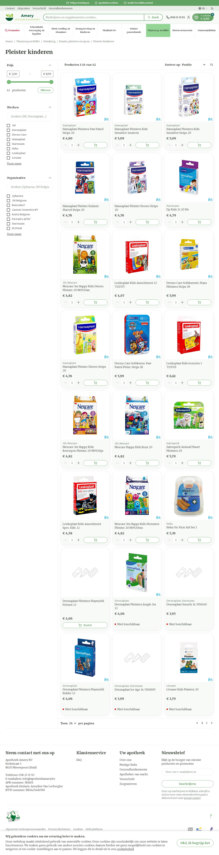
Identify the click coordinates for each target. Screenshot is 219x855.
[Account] (188, 17)
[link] (197, 723)
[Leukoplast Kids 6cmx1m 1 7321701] (188, 334)
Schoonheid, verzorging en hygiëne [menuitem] (39, 30)
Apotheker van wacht (134, 774)
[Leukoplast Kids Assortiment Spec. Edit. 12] (85, 495)
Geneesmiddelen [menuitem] (208, 31)
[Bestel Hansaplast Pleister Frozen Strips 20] (147, 222)
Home (9, 41)
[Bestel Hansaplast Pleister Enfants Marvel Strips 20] (95, 222)
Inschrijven (187, 784)
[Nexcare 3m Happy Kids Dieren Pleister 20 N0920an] (85, 254)
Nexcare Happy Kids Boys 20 (133, 447)
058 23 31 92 (27, 775)
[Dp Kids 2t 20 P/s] (188, 177)
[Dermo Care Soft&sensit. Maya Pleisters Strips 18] (188, 254)
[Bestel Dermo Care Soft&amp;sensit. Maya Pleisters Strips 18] (199, 302)
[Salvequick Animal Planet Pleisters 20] (188, 415)
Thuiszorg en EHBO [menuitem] (158, 31)
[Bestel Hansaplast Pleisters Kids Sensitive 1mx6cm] (147, 145)
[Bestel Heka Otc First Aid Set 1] (199, 540)
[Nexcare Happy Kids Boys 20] (137, 415)
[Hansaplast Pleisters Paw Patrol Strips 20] (85, 97)
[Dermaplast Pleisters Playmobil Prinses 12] (85, 572)
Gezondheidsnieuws (61, 8)
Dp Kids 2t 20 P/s (177, 209)
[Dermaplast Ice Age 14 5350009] (137, 657)
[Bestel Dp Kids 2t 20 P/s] (199, 222)
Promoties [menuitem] (14, 30)
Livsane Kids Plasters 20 (182, 689)
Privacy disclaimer (59, 829)
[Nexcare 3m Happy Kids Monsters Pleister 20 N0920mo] (137, 495)
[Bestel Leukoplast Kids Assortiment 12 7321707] (147, 302)
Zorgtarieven (128, 784)
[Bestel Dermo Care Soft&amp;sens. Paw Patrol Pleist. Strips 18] (147, 383)
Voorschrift (39, 8)
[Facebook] (211, 816)
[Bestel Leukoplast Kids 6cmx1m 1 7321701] (199, 383)
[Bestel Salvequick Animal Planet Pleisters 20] (199, 463)
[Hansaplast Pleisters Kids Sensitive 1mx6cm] (137, 97)
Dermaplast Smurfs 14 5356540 (186, 604)
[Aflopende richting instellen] (211, 65)
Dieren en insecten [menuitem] (183, 31)
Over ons (126, 760)
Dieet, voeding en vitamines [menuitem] (62, 30)
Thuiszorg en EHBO (28, 41)
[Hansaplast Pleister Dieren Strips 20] (85, 334)
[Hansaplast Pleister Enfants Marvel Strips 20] (85, 177)
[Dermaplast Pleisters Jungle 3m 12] (137, 572)
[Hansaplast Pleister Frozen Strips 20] (137, 177)
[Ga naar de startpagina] (22, 17)
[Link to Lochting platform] (211, 829)
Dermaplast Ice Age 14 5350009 (135, 689)
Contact (10, 8)
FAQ (79, 760)
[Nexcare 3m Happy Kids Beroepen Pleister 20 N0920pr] (85, 415)
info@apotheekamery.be (38, 778)
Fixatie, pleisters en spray (74, 41)
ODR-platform (94, 829)
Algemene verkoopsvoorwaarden (25, 829)
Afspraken (23, 8)
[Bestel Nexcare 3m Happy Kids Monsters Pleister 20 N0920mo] (147, 540)
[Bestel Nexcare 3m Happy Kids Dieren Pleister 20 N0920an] (95, 302)
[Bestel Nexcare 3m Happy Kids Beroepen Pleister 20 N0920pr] (95, 463)
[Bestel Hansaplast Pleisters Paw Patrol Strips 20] (95, 145)
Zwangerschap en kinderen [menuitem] (86, 30)
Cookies (78, 829)
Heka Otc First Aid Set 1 (181, 527)
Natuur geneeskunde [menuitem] (136, 30)
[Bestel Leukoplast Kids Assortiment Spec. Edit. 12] (95, 540)
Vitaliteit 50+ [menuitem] (112, 31)
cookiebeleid (125, 849)
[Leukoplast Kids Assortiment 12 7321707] (137, 254)
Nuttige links (128, 764)
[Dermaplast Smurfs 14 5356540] (188, 572)
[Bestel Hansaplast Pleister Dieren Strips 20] (95, 383)
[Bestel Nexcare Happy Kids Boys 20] (147, 463)
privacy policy (192, 798)
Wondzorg (49, 41)
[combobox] (93, 17)
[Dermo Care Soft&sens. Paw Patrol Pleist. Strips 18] (137, 334)
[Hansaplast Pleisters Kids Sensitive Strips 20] (188, 97)
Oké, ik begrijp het (195, 843)
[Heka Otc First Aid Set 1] (188, 495)
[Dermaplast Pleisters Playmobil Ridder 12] (85, 657)
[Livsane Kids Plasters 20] (188, 657)
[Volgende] (211, 723)
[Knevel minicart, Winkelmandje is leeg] (196, 17)
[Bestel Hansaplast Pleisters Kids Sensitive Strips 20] (199, 145)
